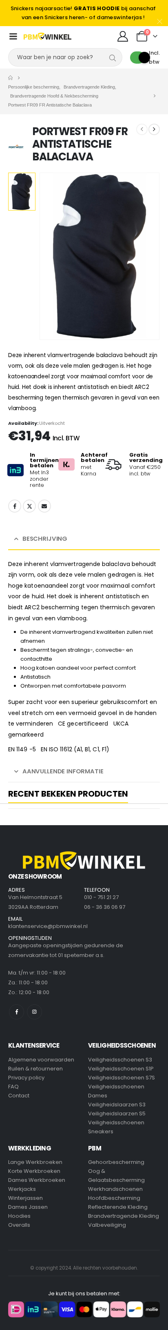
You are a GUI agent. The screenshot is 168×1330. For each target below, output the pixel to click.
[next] (154, 129)
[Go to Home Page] (10, 77)
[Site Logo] (47, 36)
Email (44, 506)
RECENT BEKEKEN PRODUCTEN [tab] (68, 794)
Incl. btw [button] (154, 57)
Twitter (29, 506)
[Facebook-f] (16, 1011)
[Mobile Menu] (13, 36)
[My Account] (122, 36)
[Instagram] (34, 1011)
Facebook (14, 506)
